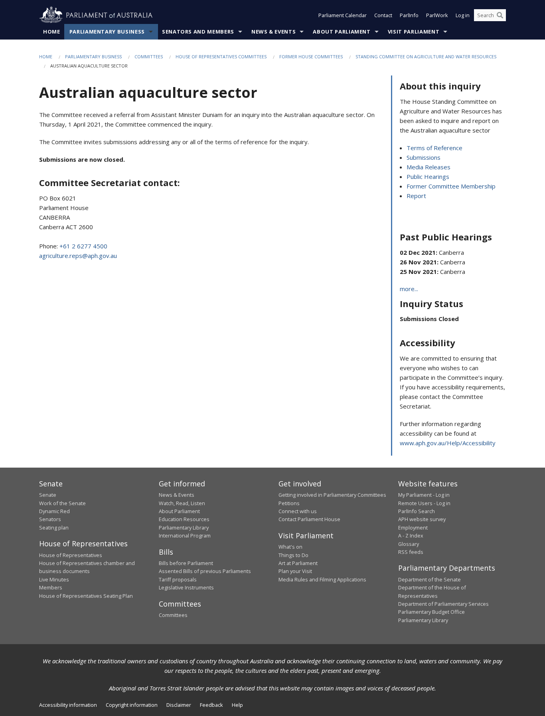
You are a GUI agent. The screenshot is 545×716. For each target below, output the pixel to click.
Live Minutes (54, 579)
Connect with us (297, 511)
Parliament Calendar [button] (342, 15)
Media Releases (428, 167)
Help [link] (237, 704)
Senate (47, 494)
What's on (290, 546)
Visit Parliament (413, 31)
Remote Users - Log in (424, 503)
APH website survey (422, 519)
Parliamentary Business (107, 31)
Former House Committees (311, 57)
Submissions (423, 157)
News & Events (273, 31)
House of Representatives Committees (221, 57)
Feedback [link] (211, 704)
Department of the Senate (429, 579)
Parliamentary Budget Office (431, 611)
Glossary (408, 543)
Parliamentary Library (184, 527)
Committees (148, 57)
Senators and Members (198, 31)
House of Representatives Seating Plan (86, 595)
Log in (463, 15)
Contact (383, 15)
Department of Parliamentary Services (443, 603)
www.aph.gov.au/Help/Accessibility (448, 443)
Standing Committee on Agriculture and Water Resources (425, 57)
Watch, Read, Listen (182, 503)
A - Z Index (410, 535)
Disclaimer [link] (178, 704)
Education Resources (184, 519)
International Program (185, 535)
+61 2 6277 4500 (83, 246)
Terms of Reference (434, 148)
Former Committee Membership (451, 186)
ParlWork (437, 15)
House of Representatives (70, 555)
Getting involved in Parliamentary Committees (332, 494)
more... (409, 289)
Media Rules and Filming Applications (322, 579)
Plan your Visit (295, 571)
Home (51, 31)
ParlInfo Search (416, 511)
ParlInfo (409, 15)
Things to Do (293, 555)
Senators (50, 519)
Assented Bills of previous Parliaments (205, 571)
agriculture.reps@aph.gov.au (78, 256)
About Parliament (341, 31)
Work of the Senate (62, 503)
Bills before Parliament (186, 563)
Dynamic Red (54, 511)
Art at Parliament (298, 563)
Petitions (289, 503)
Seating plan (54, 527)
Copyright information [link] (132, 704)
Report (416, 196)
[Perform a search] (500, 15)
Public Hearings (428, 176)
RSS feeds (410, 551)
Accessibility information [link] (68, 704)
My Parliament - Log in (424, 494)
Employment (413, 527)
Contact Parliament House (309, 519)
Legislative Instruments (186, 587)
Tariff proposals (178, 579)
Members (50, 587)
